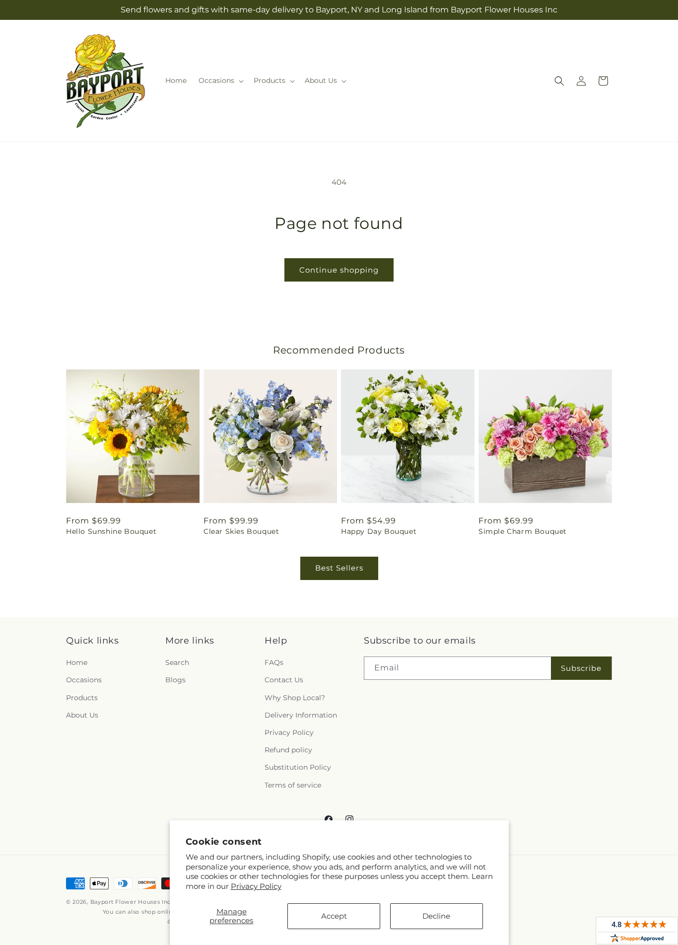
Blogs (175, 679)
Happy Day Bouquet (378, 531)
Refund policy (288, 749)
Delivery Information (301, 715)
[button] (220, 80)
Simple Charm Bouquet (522, 531)
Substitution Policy (298, 767)
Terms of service (293, 785)
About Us (82, 715)
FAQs (274, 662)
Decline (436, 916)
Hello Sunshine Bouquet (111, 531)
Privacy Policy (256, 886)
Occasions (84, 679)
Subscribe (581, 668)
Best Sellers (339, 568)
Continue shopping (339, 270)
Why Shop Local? (295, 697)
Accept (334, 916)
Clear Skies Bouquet (241, 531)
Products (82, 697)
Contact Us (284, 679)
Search (177, 662)
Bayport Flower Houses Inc (130, 901)
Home (76, 662)
